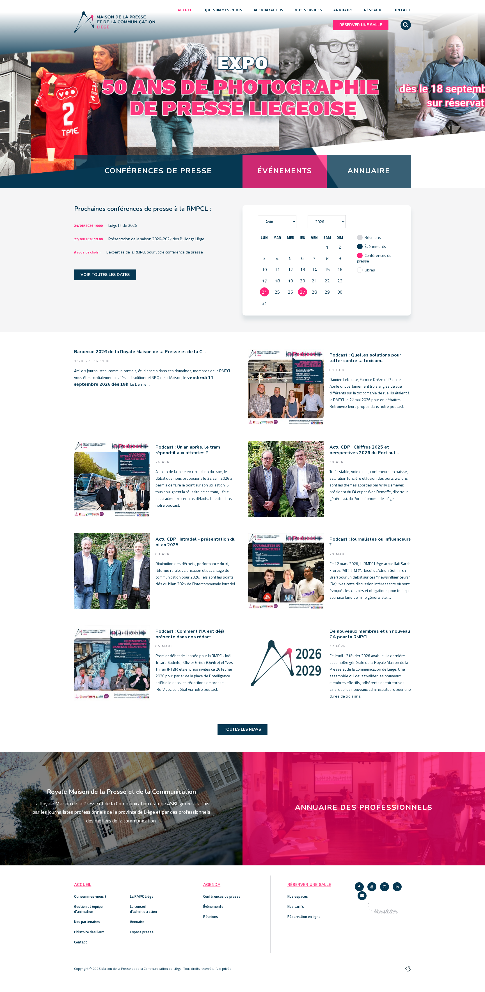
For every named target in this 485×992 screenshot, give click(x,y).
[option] (242, 94)
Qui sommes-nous (223, 10)
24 (264, 292)
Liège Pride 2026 (122, 225)
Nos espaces (297, 896)
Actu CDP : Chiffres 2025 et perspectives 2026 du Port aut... (364, 450)
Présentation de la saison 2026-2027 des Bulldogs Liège (156, 238)
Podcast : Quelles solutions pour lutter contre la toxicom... (365, 358)
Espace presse (142, 932)
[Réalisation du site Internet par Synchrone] (408, 969)
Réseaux (372, 10)
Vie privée (224, 968)
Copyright (81, 968)
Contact (401, 10)
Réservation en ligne (304, 916)
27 (302, 292)
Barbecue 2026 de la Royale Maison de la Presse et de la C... (140, 352)
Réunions (210, 916)
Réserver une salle (360, 25)
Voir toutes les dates (105, 274)
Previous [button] (11, 94)
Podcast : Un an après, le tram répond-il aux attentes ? (187, 450)
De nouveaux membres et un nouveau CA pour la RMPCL (370, 634)
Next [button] (474, 94)
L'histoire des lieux (89, 932)
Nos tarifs (295, 906)
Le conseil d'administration (143, 909)
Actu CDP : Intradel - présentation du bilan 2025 (195, 542)
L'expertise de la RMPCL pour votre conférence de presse (154, 252)
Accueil (186, 10)
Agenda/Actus (269, 10)
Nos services (308, 10)
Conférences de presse (222, 896)
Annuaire (343, 10)
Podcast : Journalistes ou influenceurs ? (370, 542)
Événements (213, 906)
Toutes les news (242, 729)
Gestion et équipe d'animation (88, 909)
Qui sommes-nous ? (90, 896)
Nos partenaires (87, 921)
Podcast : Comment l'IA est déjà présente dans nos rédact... (190, 634)
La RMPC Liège (142, 896)
